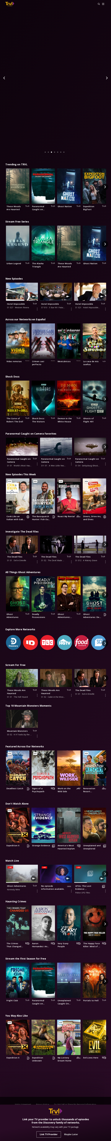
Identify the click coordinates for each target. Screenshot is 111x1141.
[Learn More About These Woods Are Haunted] (37, 695)
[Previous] (4, 78)
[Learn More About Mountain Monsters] (37, 736)
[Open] (103, 4)
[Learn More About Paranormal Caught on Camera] (37, 464)
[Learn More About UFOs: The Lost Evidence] (105, 891)
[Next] (106, 78)
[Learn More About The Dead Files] (37, 562)
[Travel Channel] (9, 4)
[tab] (45, 152)
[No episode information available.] (71, 891)
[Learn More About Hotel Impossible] (37, 309)
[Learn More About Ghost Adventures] (37, 891)
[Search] (97, 4)
